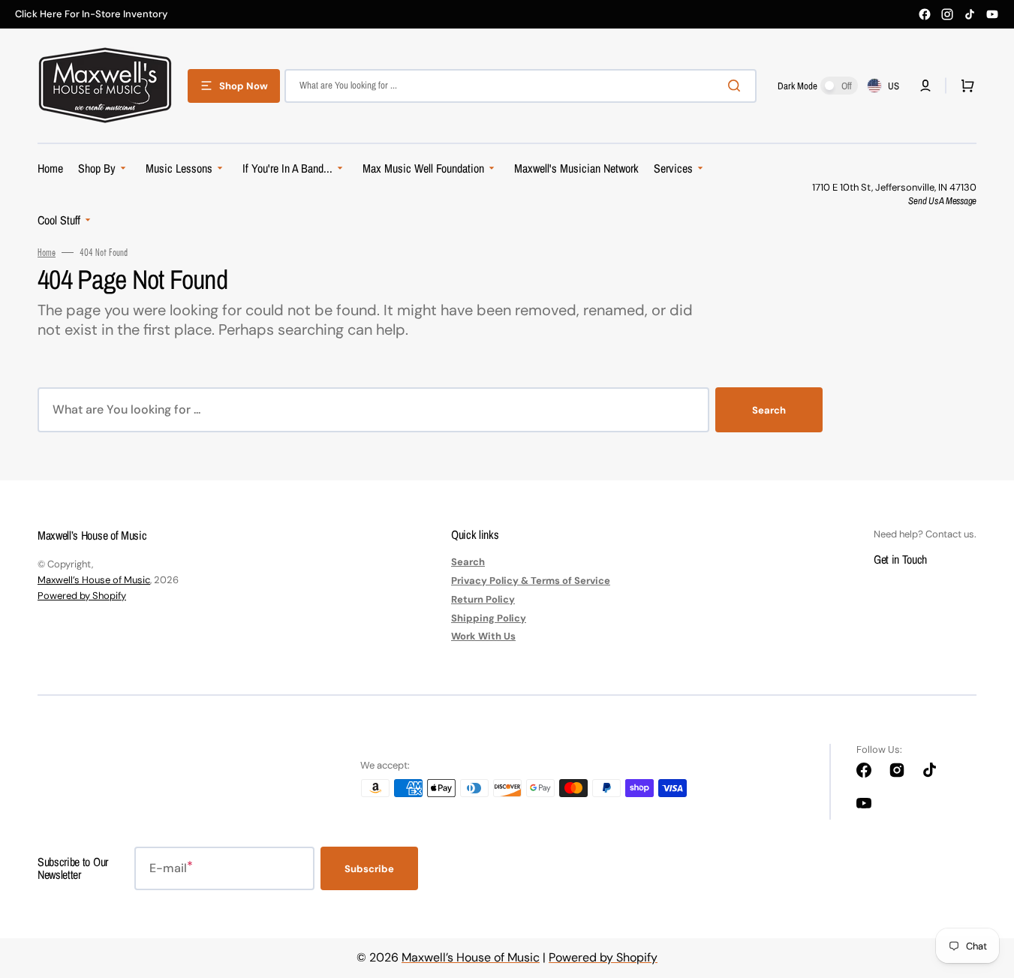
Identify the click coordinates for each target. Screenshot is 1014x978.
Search (769, 410)
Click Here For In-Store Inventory (91, 14)
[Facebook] (924, 14)
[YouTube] (992, 14)
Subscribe (369, 868)
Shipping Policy (488, 618)
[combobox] (520, 86)
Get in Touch (900, 559)
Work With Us (483, 636)
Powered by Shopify (82, 595)
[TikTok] (969, 14)
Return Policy (483, 599)
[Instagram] (947, 14)
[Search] (737, 85)
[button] (925, 85)
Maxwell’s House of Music (94, 579)
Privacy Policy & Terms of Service (530, 580)
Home (47, 252)
